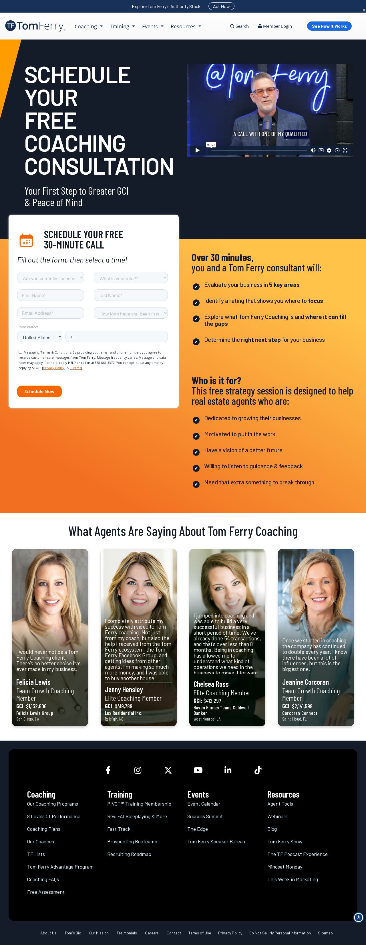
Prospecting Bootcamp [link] (132, 841)
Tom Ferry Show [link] (285, 841)
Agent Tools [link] (280, 803)
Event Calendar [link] (203, 803)
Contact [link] (174, 932)
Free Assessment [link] (46, 892)
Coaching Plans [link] (43, 829)
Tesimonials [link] (127, 932)
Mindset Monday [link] (284, 866)
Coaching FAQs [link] (43, 879)
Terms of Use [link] (199, 932)
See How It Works (329, 26)
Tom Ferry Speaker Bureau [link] (216, 841)
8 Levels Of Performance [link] (53, 816)
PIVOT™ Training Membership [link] (139, 803)
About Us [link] (48, 932)
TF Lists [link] (36, 854)
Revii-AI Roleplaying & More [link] (137, 816)
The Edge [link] (197, 829)
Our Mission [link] (99, 932)
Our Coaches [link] (40, 841)
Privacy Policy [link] (230, 932)
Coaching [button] (86, 26)
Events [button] (150, 26)
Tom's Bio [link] (73, 932)
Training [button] (120, 26)
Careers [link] (152, 932)
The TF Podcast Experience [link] (297, 854)
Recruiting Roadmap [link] (129, 854)
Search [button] (241, 26)
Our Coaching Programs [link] (52, 803)
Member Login (277, 26)
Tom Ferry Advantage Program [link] (60, 866)
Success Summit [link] (205, 816)
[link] (35, 26)
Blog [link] (272, 829)
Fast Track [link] (118, 829)
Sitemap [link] (325, 932)
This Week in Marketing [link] (292, 879)
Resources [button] (184, 26)
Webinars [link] (277, 816)
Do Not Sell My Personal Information (280, 932)
